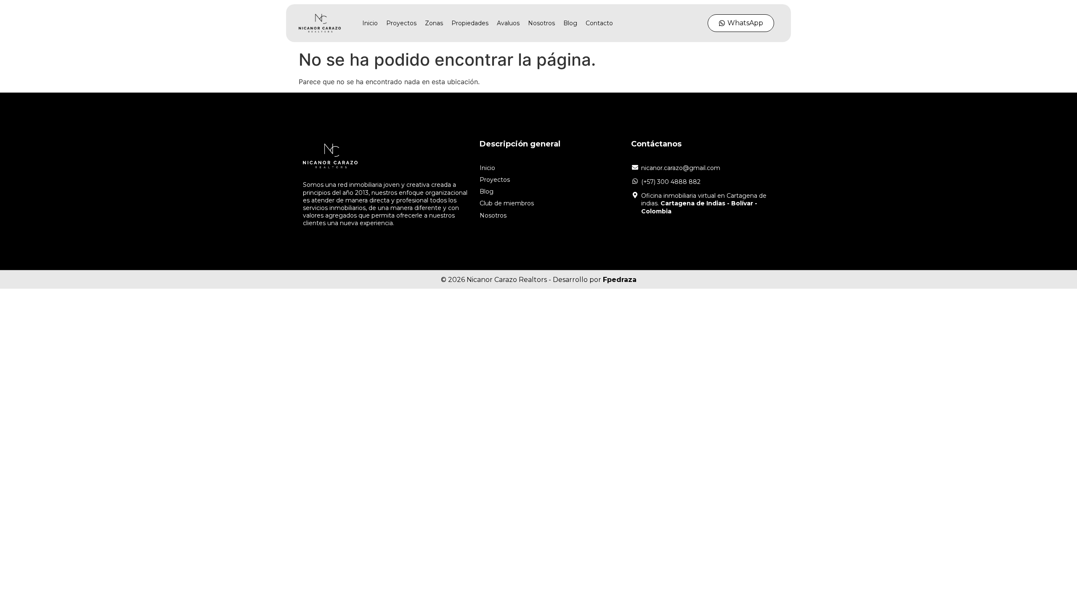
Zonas (434, 23)
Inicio (370, 23)
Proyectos (401, 23)
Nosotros (541, 23)
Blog (570, 23)
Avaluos (508, 23)
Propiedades (469, 23)
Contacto (599, 23)
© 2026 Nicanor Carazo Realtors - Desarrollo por (539, 280)
